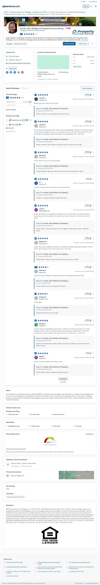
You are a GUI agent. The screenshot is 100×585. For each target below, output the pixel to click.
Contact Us (94, 1)
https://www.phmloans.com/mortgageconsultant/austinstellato (19, 63)
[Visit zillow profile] (7, 72)
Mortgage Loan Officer (40, 12)
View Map (76, 475)
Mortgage (28, 12)
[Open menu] (96, 6)
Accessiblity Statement (91, 583)
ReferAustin (83, 44)
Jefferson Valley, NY (15, 60)
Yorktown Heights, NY (17, 475)
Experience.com (14, 583)
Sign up (86, 6)
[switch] (29, 102)
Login (83, 1)
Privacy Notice (79, 583)
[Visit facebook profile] (11, 72)
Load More (63, 379)
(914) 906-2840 (14, 56)
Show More (85, 40)
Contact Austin (69, 44)
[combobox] (33, 88)
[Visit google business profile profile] (18, 72)
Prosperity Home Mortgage (76, 12)
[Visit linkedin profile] (15, 72)
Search (6, 12)
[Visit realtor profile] (22, 72)
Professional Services (16, 12)
